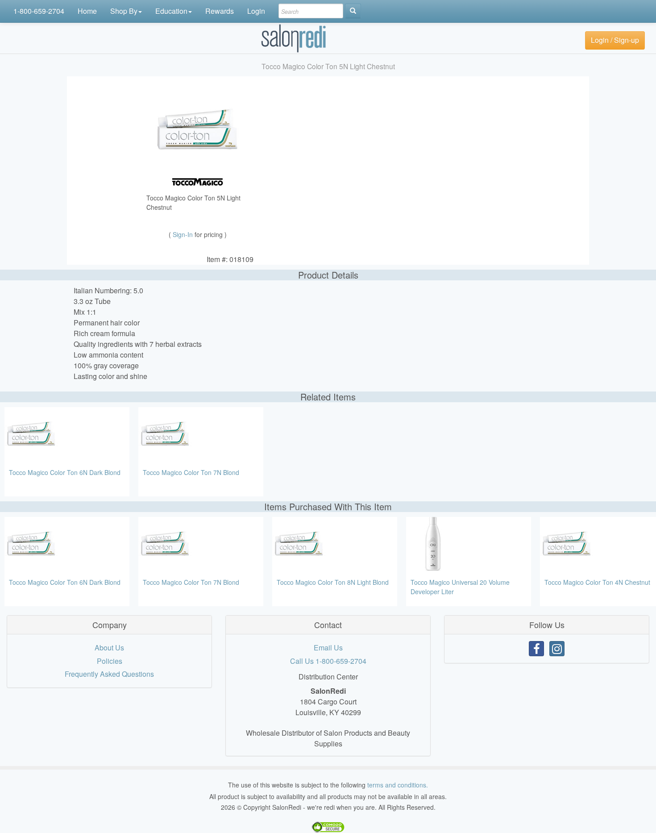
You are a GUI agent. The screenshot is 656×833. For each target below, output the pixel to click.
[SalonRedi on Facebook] (536, 648)
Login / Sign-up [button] (615, 40)
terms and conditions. (397, 784)
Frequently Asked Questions (109, 674)
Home (87, 11)
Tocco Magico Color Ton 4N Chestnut (597, 582)
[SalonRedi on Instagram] (557, 648)
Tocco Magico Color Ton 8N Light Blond (333, 582)
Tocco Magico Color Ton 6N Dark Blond (64, 472)
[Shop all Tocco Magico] (197, 181)
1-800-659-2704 (38, 11)
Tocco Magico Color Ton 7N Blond (191, 472)
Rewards (219, 11)
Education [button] (171, 11)
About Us (109, 647)
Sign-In (184, 234)
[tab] (109, 625)
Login (256, 11)
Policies (109, 661)
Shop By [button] (123, 11)
